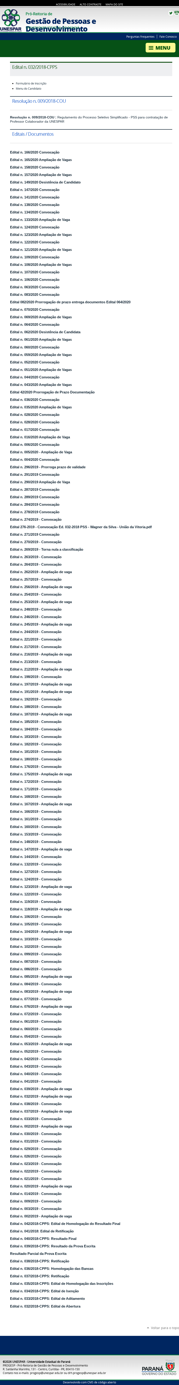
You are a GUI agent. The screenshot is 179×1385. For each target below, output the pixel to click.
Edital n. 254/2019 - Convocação (36, 594)
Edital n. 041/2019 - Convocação (36, 1081)
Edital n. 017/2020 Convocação (34, 430)
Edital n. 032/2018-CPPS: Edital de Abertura (45, 1306)
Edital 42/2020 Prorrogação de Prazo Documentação (52, 392)
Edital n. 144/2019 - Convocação (36, 857)
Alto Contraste (90, 4)
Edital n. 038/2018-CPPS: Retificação (39, 1261)
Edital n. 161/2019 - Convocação (36, 819)
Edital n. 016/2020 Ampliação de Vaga (40, 437)
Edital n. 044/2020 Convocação (34, 377)
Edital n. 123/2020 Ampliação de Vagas (41, 235)
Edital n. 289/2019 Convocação (34, 497)
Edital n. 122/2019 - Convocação (36, 894)
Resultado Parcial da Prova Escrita (38, 1254)
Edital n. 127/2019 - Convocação (36, 872)
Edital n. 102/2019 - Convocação (36, 947)
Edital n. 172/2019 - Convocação (36, 782)
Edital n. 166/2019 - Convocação (36, 811)
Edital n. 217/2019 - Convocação (36, 647)
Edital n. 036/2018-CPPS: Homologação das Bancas (51, 1269)
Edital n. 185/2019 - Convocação (36, 722)
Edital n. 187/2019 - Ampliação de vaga (41, 714)
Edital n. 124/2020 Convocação (34, 227)
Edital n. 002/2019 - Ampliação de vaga (41, 1126)
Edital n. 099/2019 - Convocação (36, 954)
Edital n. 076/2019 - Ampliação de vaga (41, 1006)
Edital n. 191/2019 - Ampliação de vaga (41, 692)
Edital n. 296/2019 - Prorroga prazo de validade (48, 467)
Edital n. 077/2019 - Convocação (36, 999)
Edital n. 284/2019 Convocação (34, 504)
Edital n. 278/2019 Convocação (34, 512)
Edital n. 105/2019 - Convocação (36, 924)
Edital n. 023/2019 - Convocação (36, 1164)
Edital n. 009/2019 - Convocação (36, 1201)
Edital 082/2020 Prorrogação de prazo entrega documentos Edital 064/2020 (70, 302)
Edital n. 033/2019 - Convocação (36, 1119)
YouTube (176, 13)
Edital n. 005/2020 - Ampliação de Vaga (41, 452)
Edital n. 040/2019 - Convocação (36, 1074)
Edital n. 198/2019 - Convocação (36, 677)
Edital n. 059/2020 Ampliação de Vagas (41, 355)
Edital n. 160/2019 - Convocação (36, 827)
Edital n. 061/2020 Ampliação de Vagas (41, 339)
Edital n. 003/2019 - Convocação (36, 1209)
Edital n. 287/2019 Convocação (34, 489)
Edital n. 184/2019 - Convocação (36, 729)
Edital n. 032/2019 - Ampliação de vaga (41, 1096)
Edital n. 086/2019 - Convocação (36, 969)
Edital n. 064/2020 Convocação (34, 324)
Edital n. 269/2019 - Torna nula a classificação (46, 549)
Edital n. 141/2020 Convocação (34, 197)
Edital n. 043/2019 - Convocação (36, 1066)
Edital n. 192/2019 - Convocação (36, 699)
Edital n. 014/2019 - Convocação (36, 1194)
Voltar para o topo (165, 1328)
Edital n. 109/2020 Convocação (34, 257)
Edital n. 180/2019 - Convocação (36, 759)
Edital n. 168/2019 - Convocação (36, 797)
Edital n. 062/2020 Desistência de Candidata (45, 332)
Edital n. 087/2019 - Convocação (36, 962)
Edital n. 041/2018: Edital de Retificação (42, 1231)
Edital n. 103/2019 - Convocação (36, 939)
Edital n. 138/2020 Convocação (34, 205)
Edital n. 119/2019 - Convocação (35, 902)
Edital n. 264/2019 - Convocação (36, 564)
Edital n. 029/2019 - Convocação (36, 1149)
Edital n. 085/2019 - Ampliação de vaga (41, 976)
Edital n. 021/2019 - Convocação (36, 1179)
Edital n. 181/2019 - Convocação (36, 752)
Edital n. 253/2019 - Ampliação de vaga (41, 602)
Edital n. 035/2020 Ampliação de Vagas (41, 407)
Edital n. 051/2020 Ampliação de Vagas (41, 370)
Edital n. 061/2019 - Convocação (36, 1021)
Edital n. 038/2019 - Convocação (36, 1104)
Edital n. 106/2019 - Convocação (36, 917)
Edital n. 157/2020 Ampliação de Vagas (41, 175)
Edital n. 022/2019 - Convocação (36, 1171)
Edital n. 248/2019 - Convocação (36, 609)
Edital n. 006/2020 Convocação (34, 445)
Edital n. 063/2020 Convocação (34, 287)
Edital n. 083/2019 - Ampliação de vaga (41, 991)
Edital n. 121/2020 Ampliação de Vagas (41, 250)
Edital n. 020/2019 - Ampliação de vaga (41, 1186)
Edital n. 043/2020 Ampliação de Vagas (41, 385)
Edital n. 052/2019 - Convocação (36, 1051)
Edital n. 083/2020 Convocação (34, 295)
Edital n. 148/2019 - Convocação (36, 842)
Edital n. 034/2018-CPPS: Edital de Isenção (44, 1291)
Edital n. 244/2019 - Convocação (36, 632)
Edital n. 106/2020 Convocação (34, 280)
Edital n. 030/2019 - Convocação (36, 1134)
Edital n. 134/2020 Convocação (34, 212)
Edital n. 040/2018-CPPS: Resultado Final (43, 1239)
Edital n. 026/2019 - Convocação (36, 1156)
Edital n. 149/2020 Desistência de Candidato (45, 182)
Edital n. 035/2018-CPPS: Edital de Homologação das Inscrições (61, 1284)
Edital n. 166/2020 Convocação (34, 152)
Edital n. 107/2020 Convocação (34, 272)
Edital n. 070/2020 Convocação (34, 309)
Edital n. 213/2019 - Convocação (36, 662)
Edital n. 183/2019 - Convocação (36, 737)
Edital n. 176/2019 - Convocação (36, 767)
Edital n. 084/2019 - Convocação (36, 984)
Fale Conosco (168, 36)
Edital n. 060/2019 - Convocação (36, 1029)
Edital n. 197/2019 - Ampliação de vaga (41, 684)
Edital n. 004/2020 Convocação (34, 460)
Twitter (171, 13)
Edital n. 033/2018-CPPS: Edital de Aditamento (47, 1299)
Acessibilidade (65, 4)
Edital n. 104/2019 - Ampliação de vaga (41, 932)
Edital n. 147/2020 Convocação (34, 190)
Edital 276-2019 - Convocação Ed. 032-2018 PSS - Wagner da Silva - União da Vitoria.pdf (81, 527)
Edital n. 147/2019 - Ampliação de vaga (41, 849)
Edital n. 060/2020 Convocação (34, 347)
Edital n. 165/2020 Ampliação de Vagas (41, 160)
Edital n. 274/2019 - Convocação (36, 519)
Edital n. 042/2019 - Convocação (36, 1059)
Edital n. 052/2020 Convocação (34, 362)
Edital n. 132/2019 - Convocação (36, 864)
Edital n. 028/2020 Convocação (34, 415)
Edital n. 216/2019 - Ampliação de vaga (41, 654)
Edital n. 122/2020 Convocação (34, 242)
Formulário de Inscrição (31, 83)
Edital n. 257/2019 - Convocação (36, 579)
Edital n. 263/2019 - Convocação (36, 557)
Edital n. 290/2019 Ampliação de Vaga (40, 482)
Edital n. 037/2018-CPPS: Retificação (39, 1276)
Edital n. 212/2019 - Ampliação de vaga (41, 669)
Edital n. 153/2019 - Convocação (36, 834)
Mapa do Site (114, 4)
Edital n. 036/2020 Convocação (34, 400)
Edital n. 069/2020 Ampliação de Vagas (41, 317)
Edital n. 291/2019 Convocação (34, 474)
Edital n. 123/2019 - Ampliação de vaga (41, 887)
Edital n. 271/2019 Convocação (34, 534)
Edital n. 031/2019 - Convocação (36, 1141)
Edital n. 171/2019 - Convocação (36, 789)
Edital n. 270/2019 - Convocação (36, 542)
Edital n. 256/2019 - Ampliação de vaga (41, 587)
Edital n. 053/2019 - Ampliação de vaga (41, 1044)
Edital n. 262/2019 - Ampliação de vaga (41, 572)
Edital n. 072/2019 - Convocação (36, 1014)
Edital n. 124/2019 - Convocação (36, 879)
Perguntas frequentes (140, 36)
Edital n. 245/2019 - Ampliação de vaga (41, 624)
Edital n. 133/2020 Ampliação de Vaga (40, 220)
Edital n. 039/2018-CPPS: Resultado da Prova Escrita (52, 1246)
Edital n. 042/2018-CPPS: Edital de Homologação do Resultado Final (65, 1224)
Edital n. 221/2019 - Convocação (36, 639)
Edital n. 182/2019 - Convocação (36, 744)
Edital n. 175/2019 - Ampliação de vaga (41, 774)
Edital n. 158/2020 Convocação (34, 167)
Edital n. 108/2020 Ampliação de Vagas (41, 265)
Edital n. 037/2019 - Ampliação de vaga (41, 1111)
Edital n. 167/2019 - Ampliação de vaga (41, 804)
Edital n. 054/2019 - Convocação (36, 1036)
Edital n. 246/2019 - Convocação (36, 617)
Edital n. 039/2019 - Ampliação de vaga (41, 1089)
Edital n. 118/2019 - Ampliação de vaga (41, 909)
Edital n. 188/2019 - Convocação (36, 707)
